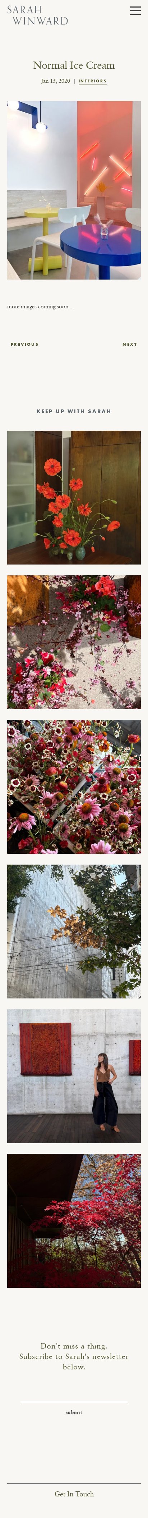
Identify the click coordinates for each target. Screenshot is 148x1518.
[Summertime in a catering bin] (74, 787)
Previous (25, 344)
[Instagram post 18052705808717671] (74, 931)
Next (129, 344)
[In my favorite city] (74, 1076)
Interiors (93, 80)
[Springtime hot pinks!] (74, 642)
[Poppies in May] (74, 498)
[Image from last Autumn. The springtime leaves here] (74, 1221)
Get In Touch (74, 1494)
